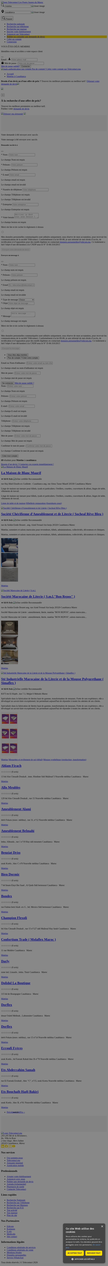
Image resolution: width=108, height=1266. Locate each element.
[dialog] (84, 1243)
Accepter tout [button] (75, 1253)
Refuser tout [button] (93, 1253)
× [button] (102, 1226)
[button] (84, 1259)
